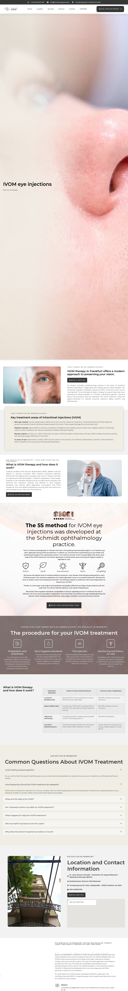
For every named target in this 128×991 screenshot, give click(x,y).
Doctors (61, 9)
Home (29, 9)
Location (40, 9)
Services (51, 9)
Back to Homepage (10, 190)
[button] (64, 770)
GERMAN (83, 9)
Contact (72, 9)
